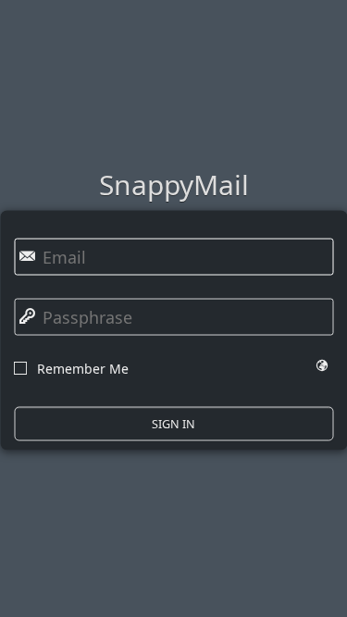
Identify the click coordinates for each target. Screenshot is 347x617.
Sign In (173, 424)
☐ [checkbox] (20, 366)
